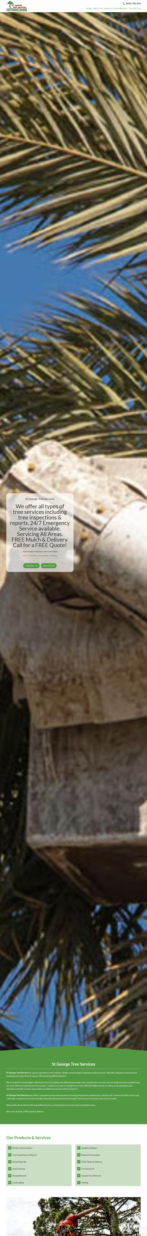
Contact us (135, 8)
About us (98, 8)
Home (89, 8)
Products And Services (115, 8)
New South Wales (43, 555)
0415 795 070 (133, 3)
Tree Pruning (33, 555)
